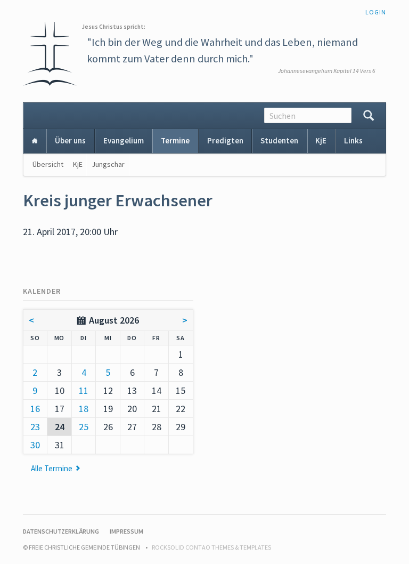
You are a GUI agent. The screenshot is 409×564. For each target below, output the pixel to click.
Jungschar (108, 164)
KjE (320, 140)
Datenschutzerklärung (61, 531)
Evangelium (123, 140)
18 (83, 408)
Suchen (368, 115)
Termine (175, 140)
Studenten (279, 140)
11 (83, 390)
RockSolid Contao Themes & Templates (211, 547)
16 (35, 408)
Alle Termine (51, 468)
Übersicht (47, 164)
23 (35, 427)
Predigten (225, 140)
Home (34, 141)
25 (83, 427)
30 (35, 445)
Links (353, 140)
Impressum (126, 531)
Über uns (70, 140)
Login (375, 12)
